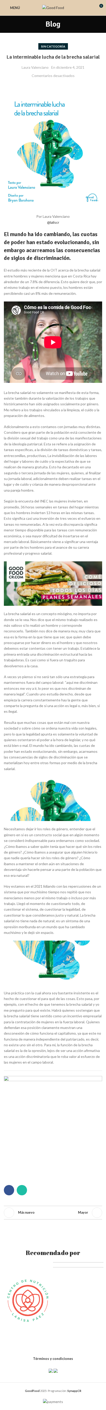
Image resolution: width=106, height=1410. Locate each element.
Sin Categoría (53, 46)
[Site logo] (53, 7)
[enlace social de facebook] (9, 1190)
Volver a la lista (53, 1212)
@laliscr (53, 222)
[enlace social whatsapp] (22, 1190)
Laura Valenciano (35, 67)
